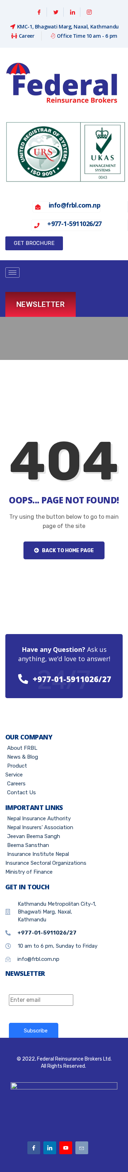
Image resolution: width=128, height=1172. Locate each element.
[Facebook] (39, 12)
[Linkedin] (72, 12)
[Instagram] (89, 12)
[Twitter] (56, 12)
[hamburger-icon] (12, 272)
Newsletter (40, 304)
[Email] (81, 1147)
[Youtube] (65, 1147)
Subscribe (36, 1030)
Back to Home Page (67, 551)
